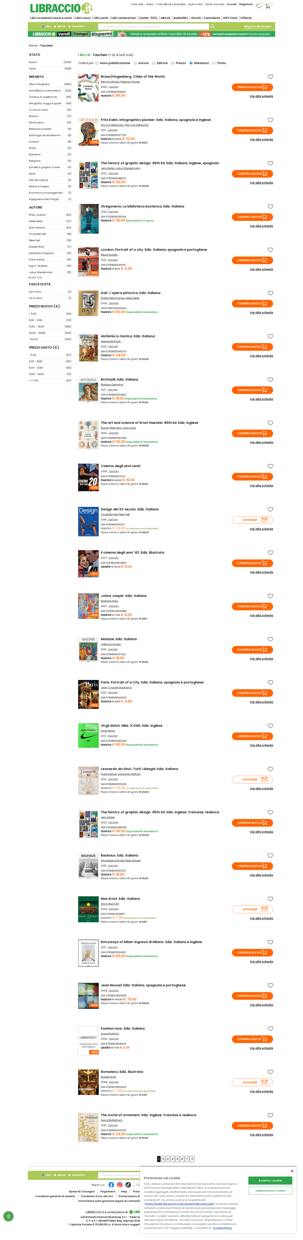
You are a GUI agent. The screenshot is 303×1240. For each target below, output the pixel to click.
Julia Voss (129, 428)
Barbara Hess (109, 601)
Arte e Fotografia (50, 84)
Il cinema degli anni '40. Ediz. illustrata (132, 552)
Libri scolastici (51, 18)
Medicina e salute (50, 129)
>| (192, 1159)
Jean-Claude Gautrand (116, 687)
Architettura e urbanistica (50, 90)
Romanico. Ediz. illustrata (122, 1071)
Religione (50, 161)
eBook (165, 18)
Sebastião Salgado (50, 253)
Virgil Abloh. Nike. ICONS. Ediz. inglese (131, 725)
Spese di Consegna (82, 1191)
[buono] (151, 34)
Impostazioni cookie (270, 1191)
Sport (50, 173)
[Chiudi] (292, 1171)
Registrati (245, 4)
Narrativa (50, 154)
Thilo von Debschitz (136, 125)
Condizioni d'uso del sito (97, 1196)
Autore (143, 63)
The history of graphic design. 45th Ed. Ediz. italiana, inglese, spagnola (160, 163)
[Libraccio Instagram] (120, 1186)
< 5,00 (50, 313)
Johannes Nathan (128, 774)
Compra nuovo (249, 130)
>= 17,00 (50, 380)
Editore (162, 63)
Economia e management (50, 193)
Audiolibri (180, 18)
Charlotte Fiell (50, 234)
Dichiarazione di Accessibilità (138, 1196)
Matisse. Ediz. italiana (119, 639)
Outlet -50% (148, 18)
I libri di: (84, 55)
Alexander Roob (111, 341)
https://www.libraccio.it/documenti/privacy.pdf (179, 1204)
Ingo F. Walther (50, 266)
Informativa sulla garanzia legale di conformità (110, 1201)
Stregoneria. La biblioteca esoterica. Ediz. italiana (142, 206)
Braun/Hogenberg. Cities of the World (132, 76)
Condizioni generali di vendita (55, 1196)
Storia (50, 148)
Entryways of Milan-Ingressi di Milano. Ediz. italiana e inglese (151, 942)
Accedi (231, 4)
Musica (50, 116)
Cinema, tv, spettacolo (50, 97)
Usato (50, 68)
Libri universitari (124, 18)
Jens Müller (108, 168)
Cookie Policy (222, 1228)
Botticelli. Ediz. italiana (119, 379)
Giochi (196, 18)
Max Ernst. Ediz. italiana (120, 898)
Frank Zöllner (50, 259)
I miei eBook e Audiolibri (171, 4)
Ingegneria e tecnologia (50, 199)
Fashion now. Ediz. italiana (123, 1028)
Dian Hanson (50, 227)
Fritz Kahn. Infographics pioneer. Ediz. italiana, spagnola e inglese (156, 119)
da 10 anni (50, 298)
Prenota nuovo (250, 87)
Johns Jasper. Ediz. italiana (124, 595)
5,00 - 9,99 (50, 320)
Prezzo (181, 63)
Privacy (138, 1191)
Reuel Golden (109, 255)
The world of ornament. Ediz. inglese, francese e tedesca (148, 1115)
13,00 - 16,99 (50, 374)
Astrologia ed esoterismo (50, 135)
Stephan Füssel (130, 81)
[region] (218, 1199)
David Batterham (111, 1120)
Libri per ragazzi (50, 180)
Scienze (50, 141)
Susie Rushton (110, 1033)
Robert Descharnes (112, 298)
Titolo (221, 63)
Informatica (50, 122)
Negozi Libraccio (256, 26)
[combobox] (153, 26)
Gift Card (230, 18)
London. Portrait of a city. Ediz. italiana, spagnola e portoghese (154, 249)
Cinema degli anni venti (120, 466)
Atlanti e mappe (50, 186)
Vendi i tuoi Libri (214, 4)
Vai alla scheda (261, 96)
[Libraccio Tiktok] (128, 1186)
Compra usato (249, 563)
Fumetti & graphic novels (50, 167)
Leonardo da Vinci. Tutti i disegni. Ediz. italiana (139, 769)
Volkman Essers (111, 644)
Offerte (246, 18)
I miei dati (137, 4)
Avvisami (250, 520)
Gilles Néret (50, 221)
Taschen (113, 86)
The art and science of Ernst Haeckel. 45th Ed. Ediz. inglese (149, 422)
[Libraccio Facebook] (111, 1186)
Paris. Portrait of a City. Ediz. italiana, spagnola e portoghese (152, 682)
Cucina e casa (50, 109)
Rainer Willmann (111, 428)
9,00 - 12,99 (50, 367)
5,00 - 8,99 (50, 361)
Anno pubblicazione (115, 63)
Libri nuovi (82, 18)
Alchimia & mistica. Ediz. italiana (128, 336)
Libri (48, 26)
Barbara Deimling (112, 384)
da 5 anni (50, 291)
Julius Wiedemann (50, 272)
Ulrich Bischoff (110, 904)
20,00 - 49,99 (50, 333)
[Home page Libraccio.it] (61, 13)
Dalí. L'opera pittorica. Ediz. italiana (130, 293)
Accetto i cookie (270, 1181)
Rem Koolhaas (110, 81)
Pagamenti (107, 1191)
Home (33, 45)
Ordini (149, 4)
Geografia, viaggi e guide (50, 103)
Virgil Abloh (108, 731)
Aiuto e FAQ (195, 4)
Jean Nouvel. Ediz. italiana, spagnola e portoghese (143, 985)
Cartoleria (212, 18)
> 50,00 (50, 339)
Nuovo (50, 62)
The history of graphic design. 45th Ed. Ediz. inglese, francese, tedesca (160, 812)
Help (124, 1191)
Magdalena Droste (112, 860)
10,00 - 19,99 (50, 326)
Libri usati (101, 18)
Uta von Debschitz (112, 125)
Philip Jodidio (50, 215)
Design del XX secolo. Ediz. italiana (130, 509)
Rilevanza (201, 63)
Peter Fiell (50, 240)
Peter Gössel (132, 860)
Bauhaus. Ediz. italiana (119, 855)
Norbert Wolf (50, 246)
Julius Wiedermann (128, 168)
